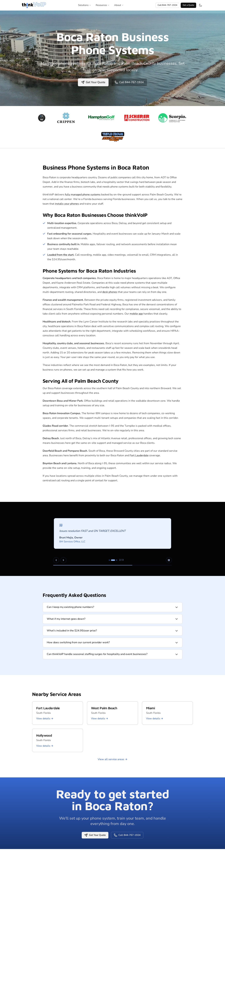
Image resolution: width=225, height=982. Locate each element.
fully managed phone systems (82, 194)
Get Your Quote (95, 82)
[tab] (109, 560)
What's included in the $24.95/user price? (72, 630)
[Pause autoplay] (169, 560)
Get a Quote (188, 5)
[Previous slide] (56, 560)
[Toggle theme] (200, 5)
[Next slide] (63, 560)
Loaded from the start (60, 255)
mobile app (136, 314)
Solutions (83, 5)
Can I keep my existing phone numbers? (70, 607)
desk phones (109, 292)
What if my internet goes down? (66, 619)
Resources (101, 5)
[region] (112, 538)
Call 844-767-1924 (167, 5)
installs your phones (67, 204)
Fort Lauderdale (139, 455)
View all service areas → (112, 759)
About (117, 5)
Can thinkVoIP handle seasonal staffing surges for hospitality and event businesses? (97, 654)
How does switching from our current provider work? (78, 642)
